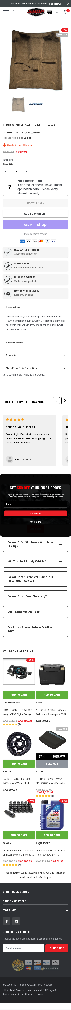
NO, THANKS (35, 521)
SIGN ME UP (35, 513)
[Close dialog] (67, 477)
